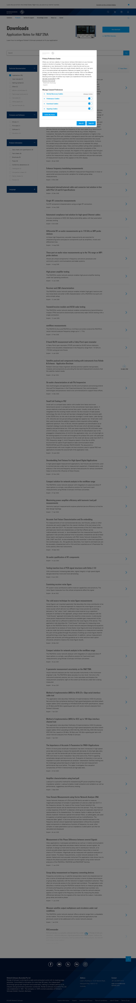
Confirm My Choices (50, 114)
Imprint (45, 85)
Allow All (81, 123)
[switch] (90, 98)
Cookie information (49, 81)
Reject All (91, 123)
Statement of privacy (49, 83)
